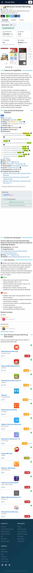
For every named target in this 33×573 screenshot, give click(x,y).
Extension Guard (5, 531)
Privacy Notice (5, 561)
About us (3, 549)
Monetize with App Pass (17, 202)
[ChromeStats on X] (9, 565)
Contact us (4, 556)
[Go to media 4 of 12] (12, 67)
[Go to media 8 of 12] (19, 67)
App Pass (3, 526)
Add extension (21, 538)
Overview (5, 20)
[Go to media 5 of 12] (14, 67)
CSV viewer (20, 536)
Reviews (13, 20)
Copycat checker (21, 531)
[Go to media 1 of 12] (6, 67)
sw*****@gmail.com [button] (13, 162)
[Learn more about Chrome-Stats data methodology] (20, 167)
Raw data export (5, 541)
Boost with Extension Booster (17, 205)
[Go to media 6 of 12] (15, 67)
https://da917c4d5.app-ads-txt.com (19, 257)
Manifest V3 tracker (22, 534)
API (2, 536)
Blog (2, 554)
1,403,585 (13, 120)
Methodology (4, 551)
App (11, 9)
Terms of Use (4, 559)
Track (13, 25)
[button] (2, 2)
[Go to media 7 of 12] (17, 67)
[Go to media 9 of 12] (21, 67)
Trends (21, 20)
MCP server (4, 538)
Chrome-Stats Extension (7, 529)
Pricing (19, 526)
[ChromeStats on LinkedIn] (2, 565)
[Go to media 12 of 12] (27, 67)
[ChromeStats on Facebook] (5, 565)
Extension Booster (5, 534)
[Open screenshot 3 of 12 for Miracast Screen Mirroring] (23, 56)
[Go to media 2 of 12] (8, 67)
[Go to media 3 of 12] (10, 67)
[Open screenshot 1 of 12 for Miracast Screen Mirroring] (4, 56)
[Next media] (30, 56)
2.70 (15, 122)
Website (9, 164)
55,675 (8, 195)
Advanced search (22, 529)
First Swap (5, 9)
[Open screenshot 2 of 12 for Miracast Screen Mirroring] (13, 56)
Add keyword (20, 541)
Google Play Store (8, 28)
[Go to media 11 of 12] (25, 67)
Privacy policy (19, 164)
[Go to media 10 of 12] (23, 67)
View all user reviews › (7, 331)
